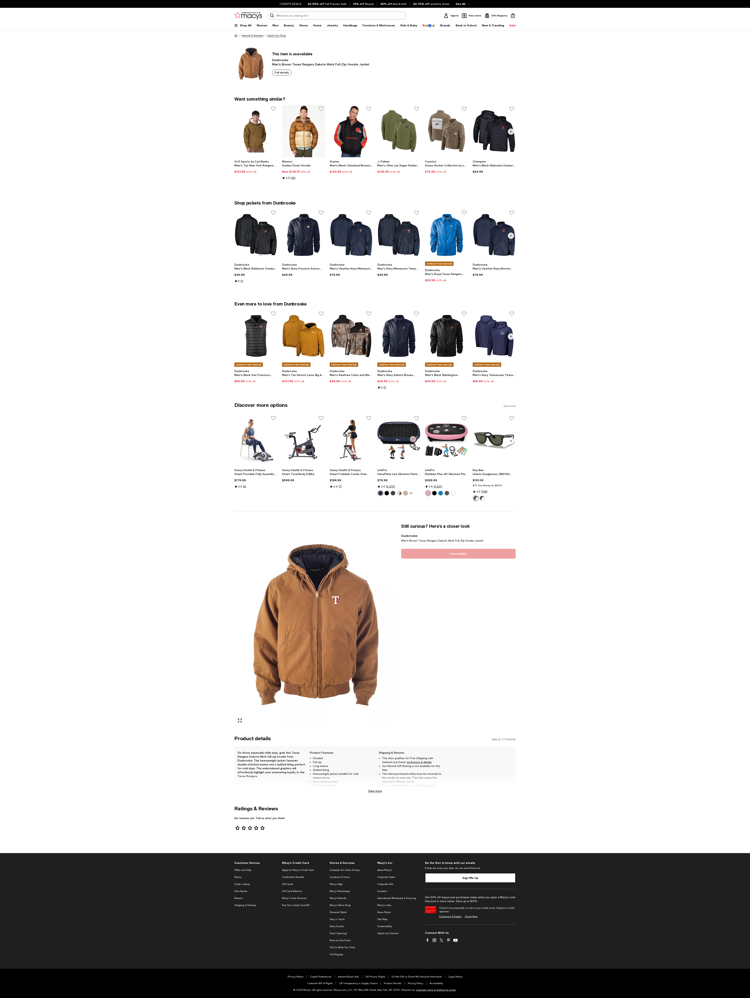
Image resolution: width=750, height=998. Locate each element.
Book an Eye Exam (340, 940)
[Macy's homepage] (236, 35)
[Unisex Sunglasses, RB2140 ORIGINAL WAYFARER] (494, 440)
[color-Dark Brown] (399, 493)
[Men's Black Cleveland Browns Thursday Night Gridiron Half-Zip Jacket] (351, 131)
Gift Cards (287, 884)
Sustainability (384, 926)
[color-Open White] (453, 493)
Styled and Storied (387, 933)
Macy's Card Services (294, 898)
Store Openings (338, 933)
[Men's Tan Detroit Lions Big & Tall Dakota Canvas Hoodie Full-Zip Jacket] (303, 336)
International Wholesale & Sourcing (396, 898)
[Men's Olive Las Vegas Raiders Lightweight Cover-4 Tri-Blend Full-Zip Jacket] (398, 131)
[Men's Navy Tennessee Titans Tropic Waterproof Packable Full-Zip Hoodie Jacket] (494, 336)
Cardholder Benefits (293, 877)
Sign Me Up (470, 877)
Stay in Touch (337, 919)
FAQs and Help (242, 870)
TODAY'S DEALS (290, 3)
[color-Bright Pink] (428, 493)
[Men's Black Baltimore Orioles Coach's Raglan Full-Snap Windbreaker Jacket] (255, 235)
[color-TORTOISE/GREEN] (482, 498)
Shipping (424, 785)
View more (375, 791)
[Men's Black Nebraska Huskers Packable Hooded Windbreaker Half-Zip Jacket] (494, 131)
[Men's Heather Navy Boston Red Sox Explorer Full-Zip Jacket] (494, 235)
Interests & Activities (252, 35)
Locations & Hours (340, 877)
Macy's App (336, 884)
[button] (315, 624)
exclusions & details (419, 762)
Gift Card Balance (292, 891)
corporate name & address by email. (436, 990)
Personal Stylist (338, 912)
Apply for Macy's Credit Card (298, 870)
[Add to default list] (273, 108)
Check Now (471, 916)
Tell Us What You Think (342, 947)
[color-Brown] (393, 493)
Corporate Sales (386, 877)
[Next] (511, 132)
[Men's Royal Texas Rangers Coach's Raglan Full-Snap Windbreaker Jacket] (446, 235)
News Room (384, 912)
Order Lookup (242, 884)
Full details (282, 72)
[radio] (380, 493)
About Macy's (384, 870)
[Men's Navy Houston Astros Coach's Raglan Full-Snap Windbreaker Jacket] (303, 235)
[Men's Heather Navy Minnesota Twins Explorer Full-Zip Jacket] (351, 235)
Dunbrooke (280, 60)
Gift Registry (336, 954)
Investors (382, 891)
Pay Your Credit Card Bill (296, 905)
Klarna (237, 877)
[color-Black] (386, 493)
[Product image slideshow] (315, 624)
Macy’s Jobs (384, 905)
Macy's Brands (338, 898)
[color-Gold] (405, 493)
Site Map (382, 919)
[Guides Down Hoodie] (303, 131)
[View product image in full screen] (240, 720)
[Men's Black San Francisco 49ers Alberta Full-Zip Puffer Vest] (255, 336)
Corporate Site (385, 884)
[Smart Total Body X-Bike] (303, 440)
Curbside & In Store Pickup (345, 870)
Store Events (337, 926)
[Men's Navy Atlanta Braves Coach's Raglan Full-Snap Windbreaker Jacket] (398, 336)
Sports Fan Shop (276, 35)
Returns (387, 789)
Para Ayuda (240, 891)
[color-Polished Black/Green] (475, 498)
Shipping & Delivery (245, 905)
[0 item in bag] (513, 16)
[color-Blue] (380, 493)
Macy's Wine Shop (340, 905)
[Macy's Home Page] (248, 16)
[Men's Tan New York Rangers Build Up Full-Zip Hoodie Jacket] (255, 131)
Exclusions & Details (450, 916)
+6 (410, 493)
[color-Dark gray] (447, 493)
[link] (255, 167)
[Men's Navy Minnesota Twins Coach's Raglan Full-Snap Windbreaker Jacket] (398, 235)
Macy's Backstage (340, 891)
